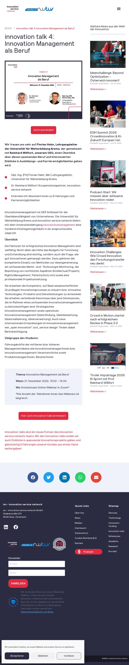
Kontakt (113, 551)
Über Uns (79, 513)
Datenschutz (81, 533)
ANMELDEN (18, 583)
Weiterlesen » (98, 89)
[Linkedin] (6, 527)
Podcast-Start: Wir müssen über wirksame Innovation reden (106, 196)
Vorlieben (69, 656)
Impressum (80, 528)
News (77, 518)
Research (113, 546)
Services (113, 513)
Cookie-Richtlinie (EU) (86, 538)
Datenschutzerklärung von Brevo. (37, 612)
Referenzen (114, 536)
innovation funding (114, 524)
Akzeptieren (17, 656)
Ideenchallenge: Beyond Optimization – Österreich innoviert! (106, 76)
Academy (113, 541)
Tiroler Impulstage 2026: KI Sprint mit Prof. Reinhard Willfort (107, 379)
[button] (119, 9)
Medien (78, 523)
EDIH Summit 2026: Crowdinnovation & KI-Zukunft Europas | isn (106, 136)
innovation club (116, 531)
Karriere (79, 543)
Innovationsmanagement (59, 225)
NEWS (8, 28)
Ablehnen (43, 656)
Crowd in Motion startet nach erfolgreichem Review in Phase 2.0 (107, 319)
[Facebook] (16, 527)
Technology (115, 518)
